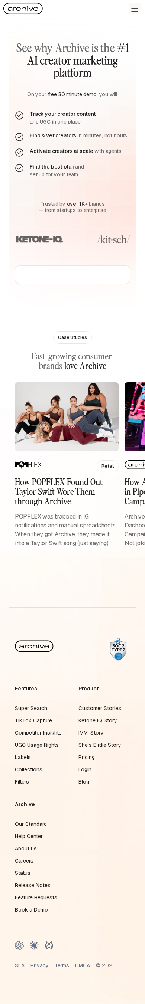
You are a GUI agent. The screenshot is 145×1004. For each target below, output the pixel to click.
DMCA (82, 965)
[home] (23, 8)
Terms (62, 965)
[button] (135, 8)
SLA (20, 965)
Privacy (39, 965)
